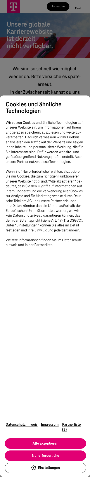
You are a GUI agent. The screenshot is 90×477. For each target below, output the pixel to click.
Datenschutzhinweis (22, 424)
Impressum (50, 424)
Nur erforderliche (45, 455)
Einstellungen (49, 467)
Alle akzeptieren (45, 443)
